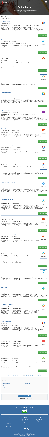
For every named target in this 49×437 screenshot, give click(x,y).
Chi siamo (8, 422)
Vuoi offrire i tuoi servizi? (24, 419)
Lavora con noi (8, 426)
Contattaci (9, 423)
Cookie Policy (28, 434)
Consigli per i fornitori (24, 420)
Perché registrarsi (24, 422)
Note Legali (23, 434)
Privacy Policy (33, 434)
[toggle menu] (46, 2)
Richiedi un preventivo (42, 35)
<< (8, 375)
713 (28, 375)
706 (13, 375)
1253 (38, 375)
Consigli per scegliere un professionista (40, 421)
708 (17, 375)
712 (26, 375)
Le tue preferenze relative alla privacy (24, 435)
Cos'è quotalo (8, 419)
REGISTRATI (25, 411)
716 (34, 375)
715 (32, 375)
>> (40, 375)
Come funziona (8, 420)
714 (30, 375)
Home (2, 16)
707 (15, 375)
